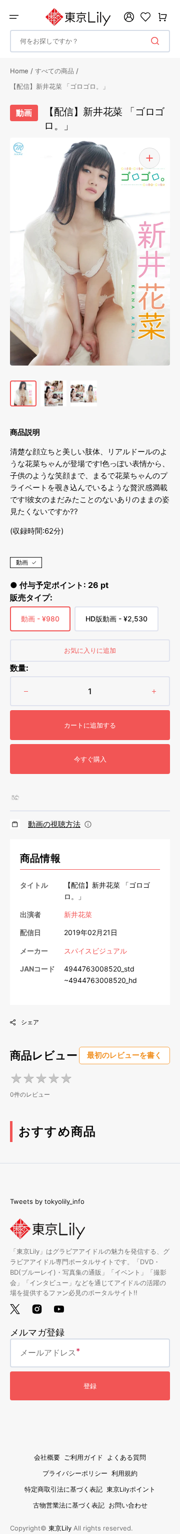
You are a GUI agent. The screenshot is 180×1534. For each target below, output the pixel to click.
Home (19, 71)
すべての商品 (54, 71)
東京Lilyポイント (131, 1489)
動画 (22, 562)
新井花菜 (78, 914)
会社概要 (47, 1457)
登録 (90, 1386)
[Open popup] (88, 824)
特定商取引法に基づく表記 (63, 1489)
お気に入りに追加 (90, 650)
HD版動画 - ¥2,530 (117, 622)
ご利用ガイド (83, 1457)
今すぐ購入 (90, 759)
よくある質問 (126, 1457)
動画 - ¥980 (40, 622)
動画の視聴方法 (54, 824)
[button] (14, 17)
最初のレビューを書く (124, 1055)
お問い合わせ (128, 1505)
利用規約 (125, 1473)
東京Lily (60, 1528)
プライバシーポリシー (75, 1473)
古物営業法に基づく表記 (68, 1505)
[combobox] (90, 41)
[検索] (157, 41)
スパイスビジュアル (95, 951)
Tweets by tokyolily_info (47, 1201)
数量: (19, 668)
